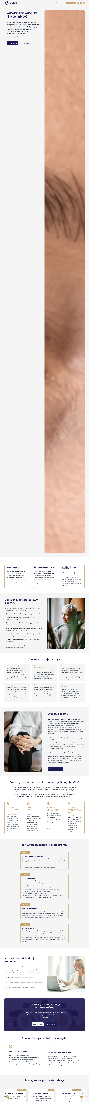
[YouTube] (84, 3)
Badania (39, 3)
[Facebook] (78, 3)
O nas (46, 3)
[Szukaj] (63, 3)
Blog (51, 3)
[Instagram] (81, 3)
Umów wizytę (71, 3)
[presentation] (7, 1096)
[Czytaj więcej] (17, 1090)
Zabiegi (30, 3)
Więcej (57, 3)
